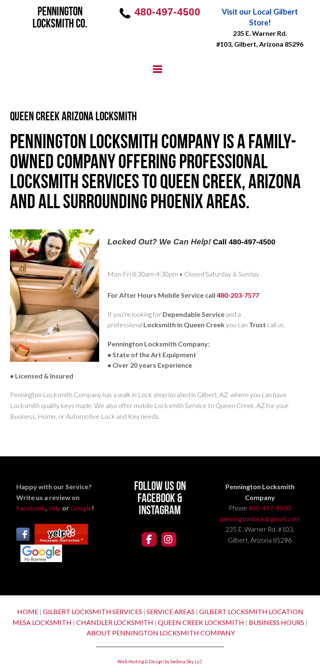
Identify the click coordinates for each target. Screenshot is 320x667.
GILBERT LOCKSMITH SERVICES (92, 611)
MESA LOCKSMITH (42, 622)
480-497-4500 (269, 508)
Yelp (54, 508)
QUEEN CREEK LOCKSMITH (201, 622)
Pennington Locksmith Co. (59, 18)
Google (81, 508)
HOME (27, 611)
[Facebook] (149, 539)
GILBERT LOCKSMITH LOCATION (251, 611)
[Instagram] (168, 539)
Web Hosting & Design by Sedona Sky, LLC (160, 661)
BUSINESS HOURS (276, 622)
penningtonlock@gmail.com (260, 519)
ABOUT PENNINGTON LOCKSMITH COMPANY (161, 633)
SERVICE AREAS (171, 611)
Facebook (30, 508)
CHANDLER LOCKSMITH (114, 622)
